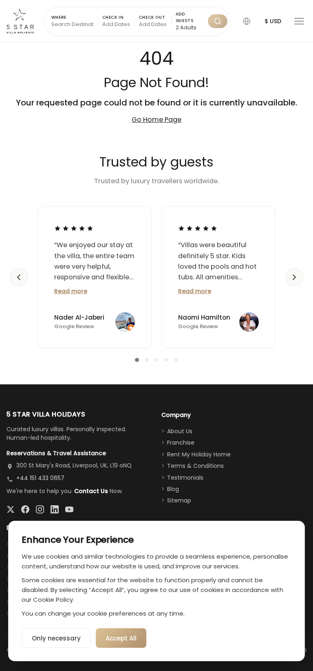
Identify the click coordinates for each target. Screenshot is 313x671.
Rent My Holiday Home (199, 454)
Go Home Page (156, 119)
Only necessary (56, 638)
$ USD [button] (273, 21)
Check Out (152, 17)
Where (58, 17)
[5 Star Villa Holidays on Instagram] (40, 509)
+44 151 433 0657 (40, 478)
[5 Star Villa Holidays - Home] (20, 21)
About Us (179, 431)
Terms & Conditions (195, 466)
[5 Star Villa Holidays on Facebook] (25, 509)
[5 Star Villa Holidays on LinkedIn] (55, 509)
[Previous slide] (19, 277)
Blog (173, 489)
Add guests (185, 17)
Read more (70, 291)
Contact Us (91, 491)
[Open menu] (299, 21)
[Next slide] (294, 277)
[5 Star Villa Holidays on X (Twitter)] (11, 509)
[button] (246, 21)
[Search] (217, 21)
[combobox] (190, 27)
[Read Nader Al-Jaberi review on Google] (73, 228)
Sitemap (179, 500)
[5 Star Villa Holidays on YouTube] (69, 509)
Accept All (121, 638)
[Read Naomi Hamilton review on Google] (197, 228)
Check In (113, 17)
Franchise (180, 443)
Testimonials (185, 478)
